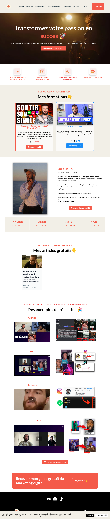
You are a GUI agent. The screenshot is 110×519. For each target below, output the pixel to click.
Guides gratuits (40, 6)
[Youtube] (49, 499)
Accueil (21, 6)
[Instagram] (55, 499)
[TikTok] (61, 499)
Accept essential (102, 515)
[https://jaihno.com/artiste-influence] (75, 114)
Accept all (90, 515)
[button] (32, 272)
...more (25, 283)
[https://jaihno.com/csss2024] (34, 113)
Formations (29, 6)
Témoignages (67, 6)
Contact (85, 6)
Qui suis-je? (76, 6)
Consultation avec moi (53, 6)
